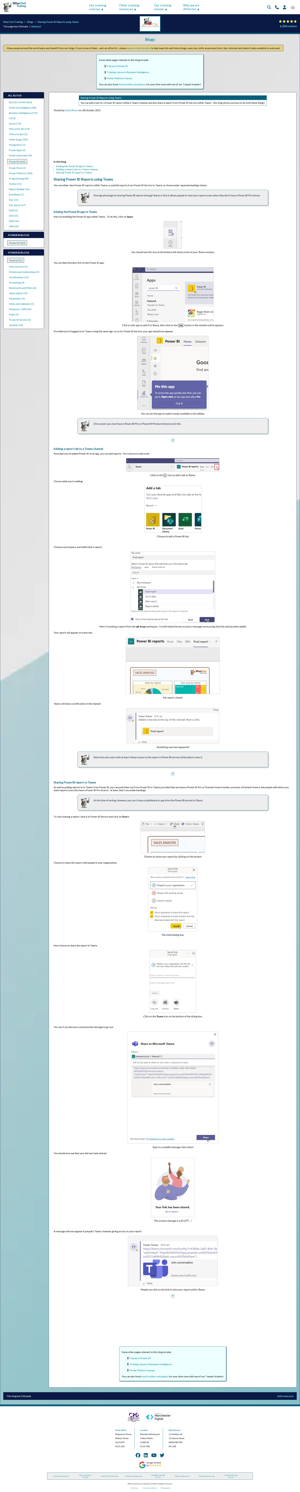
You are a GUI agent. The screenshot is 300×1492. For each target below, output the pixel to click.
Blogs (30, 21)
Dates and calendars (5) (21, 303)
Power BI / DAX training (109, 1476)
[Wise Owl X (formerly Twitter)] (162, 1455)
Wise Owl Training (13, 21)
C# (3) (12, 118)
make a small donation (139, 48)
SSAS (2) (13, 210)
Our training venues (162, 7)
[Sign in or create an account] (284, 7)
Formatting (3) (16, 282)
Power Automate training (85, 1476)
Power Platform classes (119, 78)
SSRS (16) (14, 220)
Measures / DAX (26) (20, 309)
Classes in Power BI (117, 66)
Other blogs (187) (18, 139)
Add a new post (285, 1396)
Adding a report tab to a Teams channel (77, 169)
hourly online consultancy (132, 84)
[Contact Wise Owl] (277, 7)
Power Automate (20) (20, 155)
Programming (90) (19, 178)
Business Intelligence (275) (23, 112)
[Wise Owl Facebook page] (138, 1455)
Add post (36, 26)
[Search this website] (269, 7)
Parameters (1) (17, 298)
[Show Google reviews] (150, 1467)
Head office (121, 1430)
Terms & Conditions (150, 1488)
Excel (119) (15, 123)
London (144, 1430)
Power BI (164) (17, 161)
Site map (134, 1488)
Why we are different (191, 7)
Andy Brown (71, 110)
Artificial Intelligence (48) (22, 107)
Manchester (175, 1430)
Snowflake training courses (158, 1476)
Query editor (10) (18, 293)
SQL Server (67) (17, 205)
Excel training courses (61, 1476)
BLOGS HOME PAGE (20, 102)
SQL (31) (13, 199)
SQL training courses (182, 1476)
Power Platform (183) (20, 173)
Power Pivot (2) (17, 167)
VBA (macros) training (207, 1476)
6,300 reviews (288, 26)
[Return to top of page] (173, 440)
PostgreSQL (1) (17, 144)
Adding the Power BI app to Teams (74, 166)
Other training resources (129, 7)
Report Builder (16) (19, 189)
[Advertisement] (147, 137)
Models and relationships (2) (24, 271)
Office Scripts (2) (18, 134)
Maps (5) (14, 314)
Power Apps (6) (17, 150)
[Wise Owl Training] (13, 12)
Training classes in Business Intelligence (128, 72)
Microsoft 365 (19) (19, 128)
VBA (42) (14, 226)
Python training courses (133, 1476)
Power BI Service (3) (20, 319)
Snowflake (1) (16, 194)
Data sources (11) (18, 266)
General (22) (15, 260)
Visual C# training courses (230, 1476)
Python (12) (15, 183)
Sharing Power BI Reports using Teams (58, 21)
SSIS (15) (13, 215)
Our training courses (97, 7)
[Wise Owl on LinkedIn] (146, 1455)
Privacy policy (165, 1488)
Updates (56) (16, 324)
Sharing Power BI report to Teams (74, 172)
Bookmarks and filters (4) (22, 287)
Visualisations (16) (19, 277)
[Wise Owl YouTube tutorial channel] (154, 1455)
